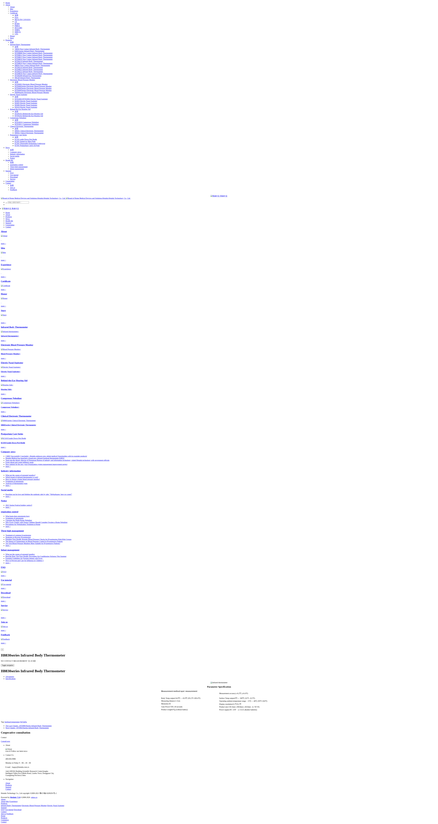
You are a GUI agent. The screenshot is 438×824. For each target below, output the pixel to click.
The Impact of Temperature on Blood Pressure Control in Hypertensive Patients (34, 541)
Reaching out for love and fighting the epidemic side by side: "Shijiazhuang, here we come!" (38, 494)
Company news (8, 452)
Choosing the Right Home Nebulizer (18, 520)
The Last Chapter (28, 726)
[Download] (5, 597)
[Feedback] (5, 639)
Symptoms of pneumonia (14, 481)
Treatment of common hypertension (18, 535)
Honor (4, 294)
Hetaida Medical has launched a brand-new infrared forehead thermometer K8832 (34, 458)
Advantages (9, 677)
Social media (7, 490)
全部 (16, 15)
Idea (3, 248)
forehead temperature (12, 722)
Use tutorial (6, 580)
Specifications (10, 679)
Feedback (5, 635)
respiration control (9, 512)
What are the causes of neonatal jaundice (20, 554)
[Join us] (4, 626)
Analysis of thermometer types (16, 483)
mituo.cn (34, 797)
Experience (6, 264)
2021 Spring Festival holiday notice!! (18, 505)
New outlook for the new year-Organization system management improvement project (36, 464)
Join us (4, 622)
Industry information (11, 471)
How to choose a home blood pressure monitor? (22, 479)
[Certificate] (5, 286)
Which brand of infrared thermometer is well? (21, 477)
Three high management (12, 531)
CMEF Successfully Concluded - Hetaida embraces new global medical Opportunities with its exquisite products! (46, 456)
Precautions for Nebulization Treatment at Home (22, 524)
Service (4, 605)
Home (7, 3)
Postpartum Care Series (12, 434)
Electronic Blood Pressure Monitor (17, 345)
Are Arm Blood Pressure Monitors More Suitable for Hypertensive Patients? (32, 543)
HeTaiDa (23, 722)
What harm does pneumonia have (17, 516)
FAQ (3, 567)
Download (6, 593)
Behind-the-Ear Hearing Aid (14, 380)
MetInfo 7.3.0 (15, 797)
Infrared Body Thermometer (14, 327)
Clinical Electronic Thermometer (16, 416)
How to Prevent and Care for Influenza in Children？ (24, 561)
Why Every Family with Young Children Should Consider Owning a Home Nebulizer (36, 522)
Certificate (5, 281)
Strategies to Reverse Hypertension (18, 537)
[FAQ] (3, 572)
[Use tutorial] (6, 584)
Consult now (5, 741)
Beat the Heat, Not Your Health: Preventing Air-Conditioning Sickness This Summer (35, 556)
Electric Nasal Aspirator (12, 363)
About (4, 231)
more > (3, 244)
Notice (4, 501)
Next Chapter (27, 728)
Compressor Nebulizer (11, 398)
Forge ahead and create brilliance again (19, 462)
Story (3, 310)
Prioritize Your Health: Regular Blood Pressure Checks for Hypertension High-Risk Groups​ (38, 539)
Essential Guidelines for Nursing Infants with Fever (23, 558)
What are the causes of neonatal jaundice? (20, 475)
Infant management (10, 550)
